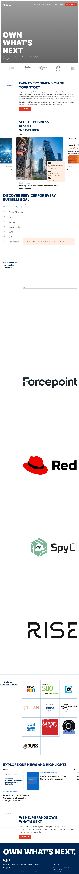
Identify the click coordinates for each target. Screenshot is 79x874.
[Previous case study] (11, 169)
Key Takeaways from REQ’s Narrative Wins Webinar (53, 777)
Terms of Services (25, 871)
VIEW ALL (5, 769)
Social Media (13, 791)
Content (6, 791)
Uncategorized (51, 772)
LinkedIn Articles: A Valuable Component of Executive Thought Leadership (16, 798)
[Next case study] (68, 169)
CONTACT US (55, 864)
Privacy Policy (33, 871)
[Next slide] (75, 769)
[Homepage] (7, 4)
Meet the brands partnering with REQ (9, 265)
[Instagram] (6, 868)
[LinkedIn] (4, 868)
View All (21, 135)
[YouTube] (9, 868)
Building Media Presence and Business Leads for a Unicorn (38, 187)
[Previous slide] (72, 769)
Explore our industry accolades (9, 683)
